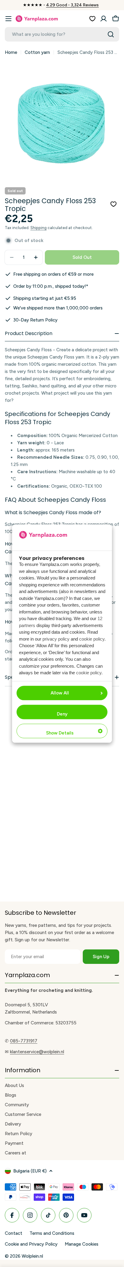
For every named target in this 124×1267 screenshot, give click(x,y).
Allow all (60, 693)
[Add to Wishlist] (113, 204)
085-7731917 (23, 1041)
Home (11, 52)
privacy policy (56, 638)
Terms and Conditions (51, 1233)
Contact (13, 1233)
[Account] (103, 18)
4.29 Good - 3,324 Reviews (72, 5)
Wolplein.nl (32, 1256)
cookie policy (91, 638)
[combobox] (62, 34)
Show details (59, 733)
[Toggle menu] (8, 18)
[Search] (110, 34)
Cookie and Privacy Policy (31, 1244)
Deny (62, 714)
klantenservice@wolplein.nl (37, 1051)
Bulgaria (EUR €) (30, 1171)
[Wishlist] (92, 18)
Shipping (38, 227)
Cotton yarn (37, 52)
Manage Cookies (81, 1244)
